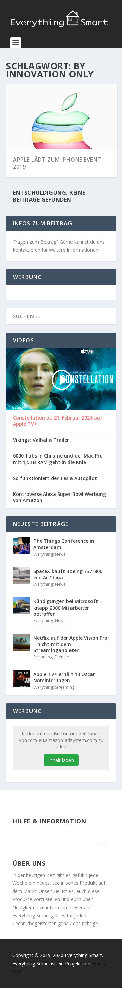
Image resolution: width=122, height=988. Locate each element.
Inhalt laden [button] (61, 760)
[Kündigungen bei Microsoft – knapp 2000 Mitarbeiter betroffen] (21, 605)
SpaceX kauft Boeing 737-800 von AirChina (67, 574)
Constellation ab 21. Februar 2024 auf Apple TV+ (57, 421)
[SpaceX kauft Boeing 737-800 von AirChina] (21, 575)
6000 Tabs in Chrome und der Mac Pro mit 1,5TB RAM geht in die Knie (58, 459)
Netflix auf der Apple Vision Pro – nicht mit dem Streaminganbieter (70, 644)
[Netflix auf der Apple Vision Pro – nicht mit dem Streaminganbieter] (21, 642)
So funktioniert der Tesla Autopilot (55, 478)
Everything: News (49, 554)
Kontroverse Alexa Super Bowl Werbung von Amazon (59, 497)
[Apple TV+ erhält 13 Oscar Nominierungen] (21, 678)
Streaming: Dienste (51, 657)
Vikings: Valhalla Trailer (41, 440)
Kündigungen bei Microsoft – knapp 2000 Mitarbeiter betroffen (67, 607)
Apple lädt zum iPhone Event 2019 (57, 163)
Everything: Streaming (53, 687)
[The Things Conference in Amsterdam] (21, 545)
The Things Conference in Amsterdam (63, 544)
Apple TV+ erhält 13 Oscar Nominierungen (64, 677)
